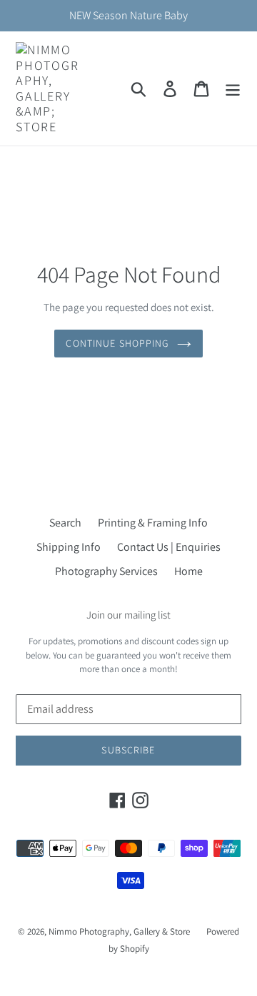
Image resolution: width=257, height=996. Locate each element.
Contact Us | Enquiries (169, 546)
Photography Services (106, 571)
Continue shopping (117, 343)
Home (188, 571)
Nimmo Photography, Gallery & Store (119, 931)
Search (65, 522)
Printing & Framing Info (153, 522)
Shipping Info (68, 546)
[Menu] (232, 89)
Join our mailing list (128, 615)
